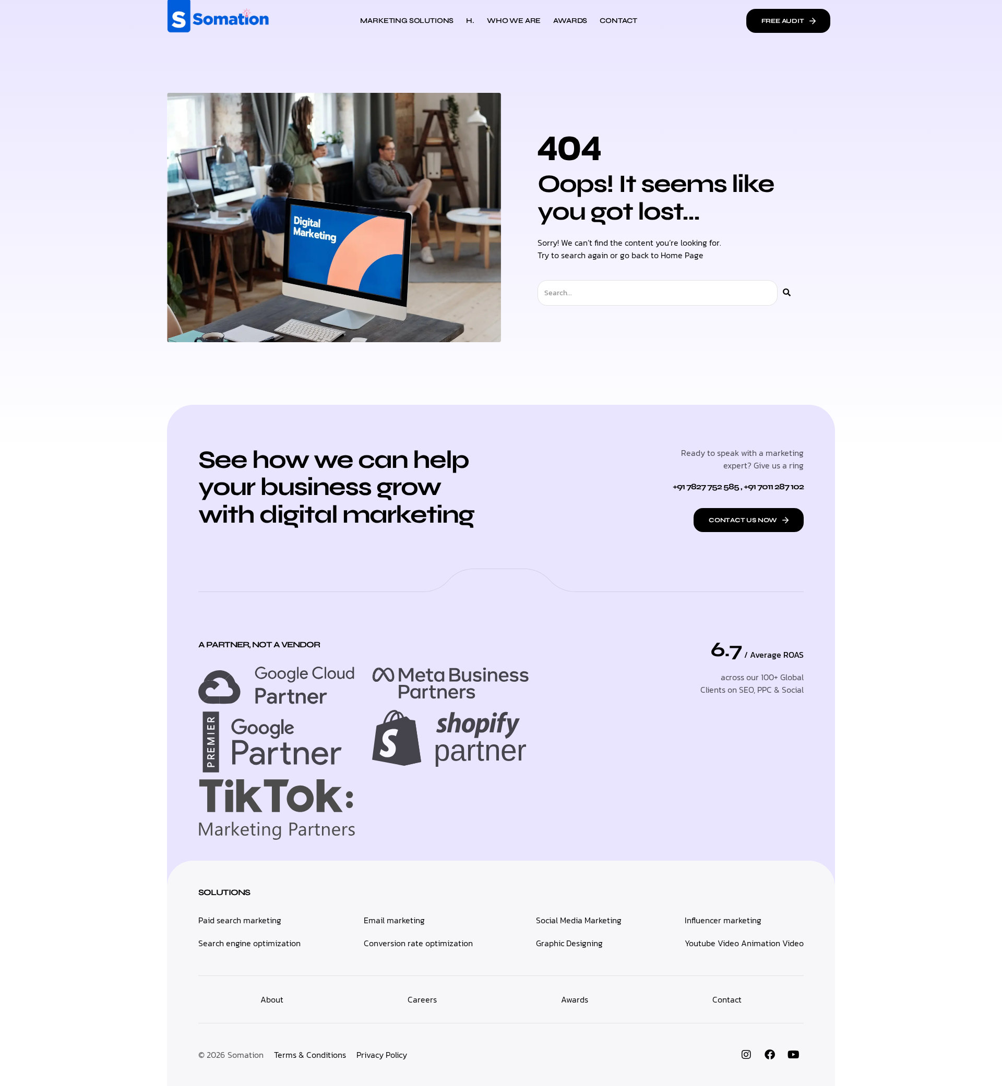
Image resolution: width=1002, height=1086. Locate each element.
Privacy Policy (381, 1054)
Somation (246, 1054)
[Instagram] (746, 1054)
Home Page (682, 255)
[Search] (787, 293)
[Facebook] (769, 1054)
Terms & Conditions (310, 1054)
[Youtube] (793, 1054)
